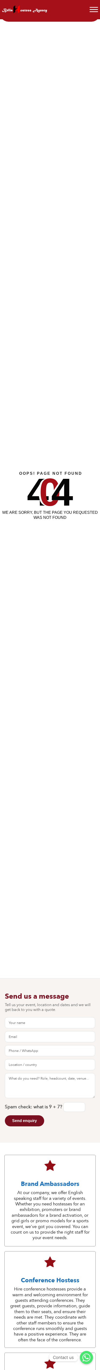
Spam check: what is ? (34, 1106)
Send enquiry (24, 1121)
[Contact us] (86, 1357)
